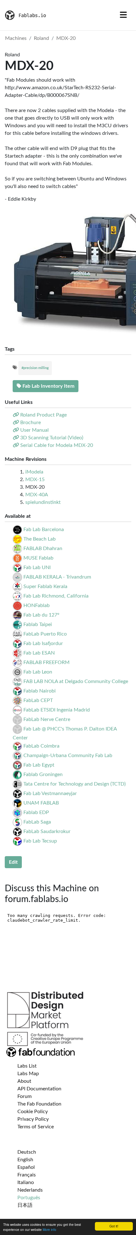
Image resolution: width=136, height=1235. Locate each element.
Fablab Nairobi (39, 690)
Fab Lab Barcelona (43, 529)
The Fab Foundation (39, 1103)
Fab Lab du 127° (41, 615)
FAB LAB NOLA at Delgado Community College (75, 681)
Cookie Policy (32, 1111)
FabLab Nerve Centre (46, 719)
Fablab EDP (36, 812)
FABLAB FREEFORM (46, 662)
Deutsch (26, 1152)
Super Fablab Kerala (45, 586)
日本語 (25, 1205)
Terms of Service (35, 1126)
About (24, 1081)
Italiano (25, 1182)
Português (28, 1197)
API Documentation (39, 1088)
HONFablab (36, 605)
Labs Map (28, 1073)
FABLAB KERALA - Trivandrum (57, 577)
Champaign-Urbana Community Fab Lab (67, 755)
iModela (34, 471)
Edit (13, 862)
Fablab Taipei (37, 624)
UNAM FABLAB (41, 803)
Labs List (27, 1066)
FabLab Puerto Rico (45, 633)
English (25, 1159)
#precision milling (35, 368)
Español (26, 1167)
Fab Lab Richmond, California (56, 596)
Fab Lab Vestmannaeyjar (50, 793)
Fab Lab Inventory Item (47, 386)
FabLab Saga (37, 821)
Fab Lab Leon (37, 671)
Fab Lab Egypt (38, 765)
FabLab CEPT (38, 700)
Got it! (113, 1226)
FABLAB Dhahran (42, 548)
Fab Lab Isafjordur (43, 643)
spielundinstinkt (43, 502)
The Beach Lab (39, 539)
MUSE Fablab (38, 558)
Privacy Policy (33, 1119)
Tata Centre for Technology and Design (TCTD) (74, 784)
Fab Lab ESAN (39, 652)
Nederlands (30, 1190)
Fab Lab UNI (37, 567)
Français (26, 1174)
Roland (41, 38)
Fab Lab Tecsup (40, 840)
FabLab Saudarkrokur (47, 831)
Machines (16, 38)
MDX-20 (66, 38)
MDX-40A (36, 494)
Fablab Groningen (43, 774)
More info (49, 1229)
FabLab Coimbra (41, 746)
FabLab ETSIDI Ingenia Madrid (56, 709)
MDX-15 (35, 479)
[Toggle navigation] (123, 15)
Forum (24, 1096)
